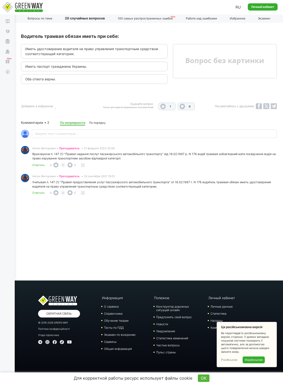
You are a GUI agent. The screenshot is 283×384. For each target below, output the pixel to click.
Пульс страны (166, 352)
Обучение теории (116, 320)
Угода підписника (48, 335)
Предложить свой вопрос (174, 317)
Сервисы (110, 341)
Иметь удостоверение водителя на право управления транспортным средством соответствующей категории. (91, 51)
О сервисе (111, 306)
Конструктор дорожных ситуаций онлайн (172, 308)
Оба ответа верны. (40, 79)
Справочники (113, 313)
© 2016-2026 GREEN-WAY (53, 322)
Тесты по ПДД (114, 327)
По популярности (72, 122)
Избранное (237, 18)
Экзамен (264, 18)
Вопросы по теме (40, 18)
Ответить (38, 165)
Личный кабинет (262, 6)
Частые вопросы (168, 345)
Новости (162, 324)
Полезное (161, 298)
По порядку (97, 122)
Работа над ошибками (201, 18)
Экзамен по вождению (119, 334)
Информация (112, 298)
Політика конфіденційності (54, 328)
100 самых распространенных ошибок (145, 18)
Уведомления (165, 331)
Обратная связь (59, 313)
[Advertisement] (149, 239)
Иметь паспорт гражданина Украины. (56, 66)
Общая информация (118, 348)
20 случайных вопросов (85, 18)
